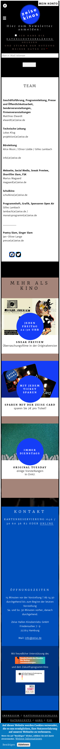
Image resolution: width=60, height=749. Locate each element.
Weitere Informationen (28, 738)
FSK (49, 720)
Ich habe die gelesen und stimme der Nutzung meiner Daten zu (30, 42)
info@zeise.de (33, 638)
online (47, 523)
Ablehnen (23, 744)
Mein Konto (48, 3)
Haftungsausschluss (40, 715)
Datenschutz (20, 720)
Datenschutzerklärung (30, 39)
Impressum (11, 715)
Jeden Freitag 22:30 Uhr (30, 326)
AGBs (39, 720)
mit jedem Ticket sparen (30, 389)
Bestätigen (9, 744)
